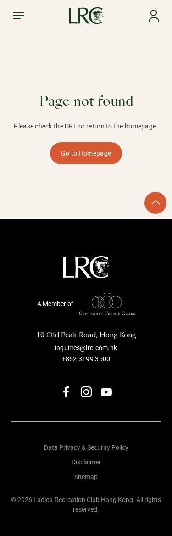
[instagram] (86, 392)
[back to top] (155, 203)
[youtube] (106, 392)
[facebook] (66, 392)
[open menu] (18, 15)
